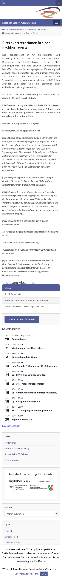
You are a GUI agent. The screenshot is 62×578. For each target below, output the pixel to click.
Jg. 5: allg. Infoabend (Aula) (26, 401)
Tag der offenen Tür (22, 419)
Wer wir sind (35, 29)
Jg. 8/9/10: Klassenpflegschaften (29, 374)
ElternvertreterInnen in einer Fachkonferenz (26, 300)
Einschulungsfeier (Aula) (24, 356)
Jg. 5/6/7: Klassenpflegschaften (28, 383)
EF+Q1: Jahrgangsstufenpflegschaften (32, 410)
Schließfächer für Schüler (16, 454)
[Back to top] (55, 571)
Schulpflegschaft (13, 294)
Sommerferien (19, 339)
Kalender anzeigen (11, 425)
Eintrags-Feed (11, 536)
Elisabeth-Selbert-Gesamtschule (19, 22)
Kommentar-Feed (13, 542)
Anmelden (9, 531)
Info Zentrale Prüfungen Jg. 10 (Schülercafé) (34, 365)
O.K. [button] (44, 574)
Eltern (44, 29)
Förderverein (11, 442)
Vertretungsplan (12, 460)
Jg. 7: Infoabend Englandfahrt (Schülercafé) (34, 392)
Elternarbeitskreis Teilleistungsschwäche (24, 306)
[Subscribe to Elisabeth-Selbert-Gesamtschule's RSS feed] (3, 2)
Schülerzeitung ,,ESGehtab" (21, 319)
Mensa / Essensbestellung (17, 448)
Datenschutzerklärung (26, 573)
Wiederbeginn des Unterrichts (27, 348)
